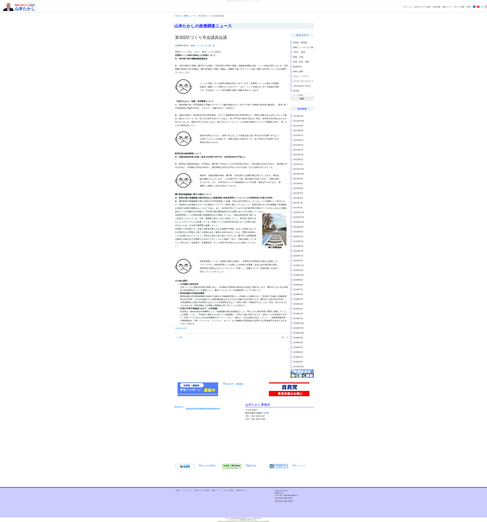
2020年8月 (298, 231)
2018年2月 (298, 357)
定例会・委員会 (300, 42)
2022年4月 (298, 149)
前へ (181, 337)
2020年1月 (298, 260)
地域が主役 (25, 7)
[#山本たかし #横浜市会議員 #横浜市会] (182, 450)
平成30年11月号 (181, 328)
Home (178, 15)
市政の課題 (436, 7)
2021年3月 (298, 202)
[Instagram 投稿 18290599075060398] (232, 430)
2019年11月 (298, 270)
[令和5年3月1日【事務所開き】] (216, 430)
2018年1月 (298, 361)
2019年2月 (298, 313)
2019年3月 (298, 308)
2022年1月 (298, 164)
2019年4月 (298, 304)
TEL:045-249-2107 (283, 498)
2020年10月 (298, 222)
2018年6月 (298, 352)
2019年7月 (298, 289)
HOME (468, 7)
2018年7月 (298, 347)
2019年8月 (298, 284)
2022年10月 (298, 121)
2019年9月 (298, 280)
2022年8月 (298, 130)
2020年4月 (298, 246)
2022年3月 (298, 154)
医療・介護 (298, 57)
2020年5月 (298, 241)
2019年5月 (298, 299)
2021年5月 (298, 193)
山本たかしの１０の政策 (422, 7)
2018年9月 (298, 337)
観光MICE (297, 66)
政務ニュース (446, 7)
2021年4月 (298, 198)
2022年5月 (298, 145)
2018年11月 (298, 328)
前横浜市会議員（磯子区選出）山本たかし (239, 1)
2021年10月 (298, 174)
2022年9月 (298, 125)
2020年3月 (298, 251)
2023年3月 (298, 116)
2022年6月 (298, 140)
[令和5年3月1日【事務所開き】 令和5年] (216, 420)
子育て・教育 (299, 52)
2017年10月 (298, 366)
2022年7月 (298, 135)
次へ (284, 337)
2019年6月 (298, 294)
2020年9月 (298, 227)
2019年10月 (298, 275)
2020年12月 (298, 212)
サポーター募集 (459, 7)
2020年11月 (298, 217)
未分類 (296, 90)
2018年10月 (298, 333)
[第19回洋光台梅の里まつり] (182, 440)
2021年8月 (298, 183)
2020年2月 (298, 255)
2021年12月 (298, 169)
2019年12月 (298, 265)
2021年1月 (298, 207)
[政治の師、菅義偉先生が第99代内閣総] (232, 450)
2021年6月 (298, 188)
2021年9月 (298, 178)
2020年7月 (298, 236)
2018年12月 (298, 323)
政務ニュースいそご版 (200, 45)
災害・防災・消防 (301, 61)
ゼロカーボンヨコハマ (303, 81)
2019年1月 (298, 318)
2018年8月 (298, 342)
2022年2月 (298, 159)
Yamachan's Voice (301, 86)
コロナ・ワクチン (301, 76)
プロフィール (407, 7)
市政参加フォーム (241, 490)
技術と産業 (298, 71)
